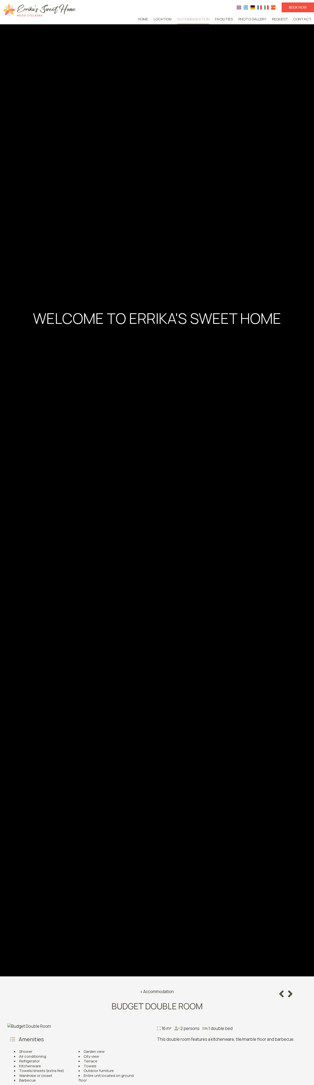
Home (143, 19)
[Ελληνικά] (245, 7)
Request (280, 19)
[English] (239, 7)
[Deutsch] (252, 7)
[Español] (273, 7)
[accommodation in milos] (39, 10)
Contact (302, 19)
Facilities (224, 19)
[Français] (259, 7)
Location (162, 19)
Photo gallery (252, 19)
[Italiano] (266, 7)
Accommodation (193, 19)
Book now (298, 7)
